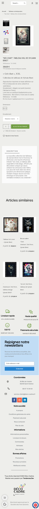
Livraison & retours (19, 438)
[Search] (24, 3)
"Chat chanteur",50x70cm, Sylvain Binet (26, 244)
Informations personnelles (19, 434)
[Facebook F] (14, 400)
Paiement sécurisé (19, 418)
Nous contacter (19, 422)
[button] (10, 136)
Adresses (19, 445)
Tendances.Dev (28, 478)
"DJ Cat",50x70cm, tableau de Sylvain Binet (26, 287)
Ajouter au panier (20, 126)
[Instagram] (19, 400)
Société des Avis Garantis (19, 504)
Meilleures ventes (19, 465)
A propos (19, 410)
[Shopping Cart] (5, 498)
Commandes (19, 442)
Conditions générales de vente (19, 414)
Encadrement (7, 114)
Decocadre (24, 238)
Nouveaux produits (19, 462)
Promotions (19, 458)
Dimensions (6, 104)
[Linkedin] (24, 400)
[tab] (12, 151)
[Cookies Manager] (5, 504)
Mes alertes (19, 449)
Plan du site (19, 425)
